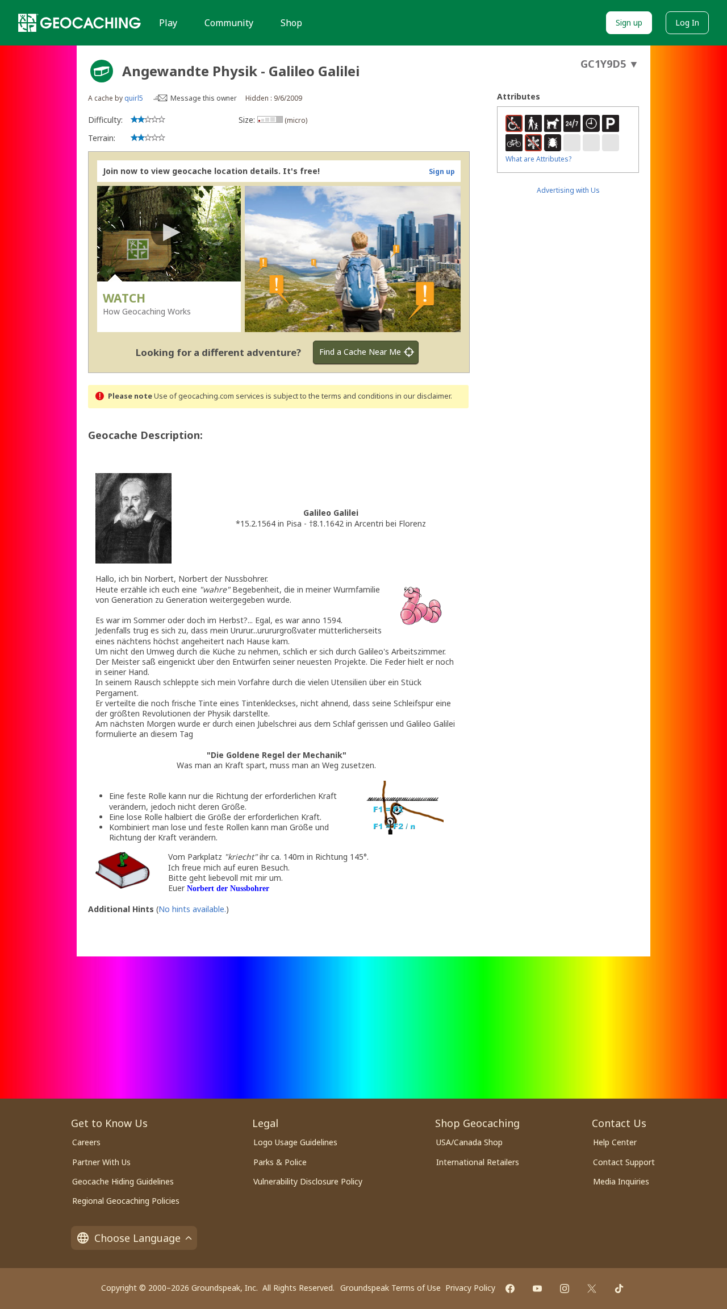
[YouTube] (537, 1288)
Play (168, 22)
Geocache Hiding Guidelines (123, 1181)
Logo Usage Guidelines (295, 1142)
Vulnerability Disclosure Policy (307, 1181)
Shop (291, 22)
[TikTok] (619, 1288)
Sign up (629, 22)
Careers (86, 1142)
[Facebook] (510, 1288)
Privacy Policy (470, 1287)
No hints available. (192, 909)
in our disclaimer (422, 396)
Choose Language (137, 1238)
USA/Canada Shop (469, 1142)
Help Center (615, 1142)
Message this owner (203, 98)
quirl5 (133, 98)
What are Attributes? (538, 159)
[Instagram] (564, 1288)
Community (228, 22)
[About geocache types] (101, 71)
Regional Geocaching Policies (125, 1200)
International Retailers (477, 1162)
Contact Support (624, 1162)
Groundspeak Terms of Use (390, 1287)
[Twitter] (592, 1288)
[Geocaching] (79, 22)
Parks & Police (280, 1162)
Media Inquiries (621, 1181)
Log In (687, 22)
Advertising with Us (568, 190)
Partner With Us (101, 1162)
